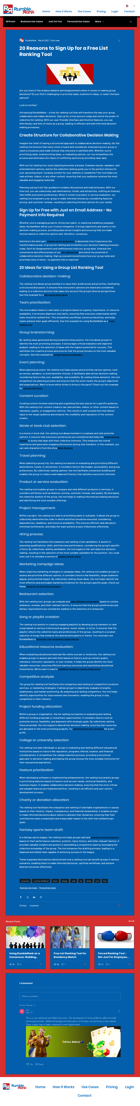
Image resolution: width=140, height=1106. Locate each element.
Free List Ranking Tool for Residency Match (70, 955)
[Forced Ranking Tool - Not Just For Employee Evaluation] (114, 937)
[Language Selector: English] (130, 6)
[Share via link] (41, 897)
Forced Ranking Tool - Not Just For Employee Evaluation (112, 955)
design (64, 881)
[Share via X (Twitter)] (27, 897)
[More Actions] (119, 1011)
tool (97, 881)
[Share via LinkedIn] (34, 897)
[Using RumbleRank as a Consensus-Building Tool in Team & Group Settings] (25, 937)
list (81, 881)
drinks (89, 881)
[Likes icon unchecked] (28, 1064)
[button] (130, 21)
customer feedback (41, 881)
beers (55, 881)
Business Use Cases (32, 21)
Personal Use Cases (78, 21)
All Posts (10, 21)
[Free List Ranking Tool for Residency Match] (70, 937)
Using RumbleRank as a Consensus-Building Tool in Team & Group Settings (24, 955)
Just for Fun (55, 21)
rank (73, 881)
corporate (25, 881)
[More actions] (119, 40)
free (104, 881)
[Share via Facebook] (20, 897)
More (98, 21)
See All (131, 921)
